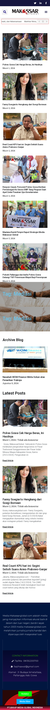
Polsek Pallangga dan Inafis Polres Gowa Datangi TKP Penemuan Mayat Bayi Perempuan (25, 276)
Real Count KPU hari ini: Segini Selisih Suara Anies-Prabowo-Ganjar (23, 145)
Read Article (8, 460)
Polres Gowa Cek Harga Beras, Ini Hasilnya (22, 64)
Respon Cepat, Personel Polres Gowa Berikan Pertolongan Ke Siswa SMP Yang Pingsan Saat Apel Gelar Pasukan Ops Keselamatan (24, 190)
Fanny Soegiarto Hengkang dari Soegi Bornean (24, 104)
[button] (5, 12)
